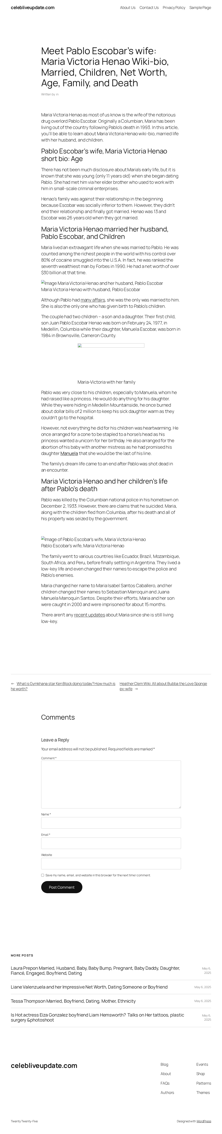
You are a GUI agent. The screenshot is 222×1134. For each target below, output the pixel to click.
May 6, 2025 (206, 970)
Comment (49, 758)
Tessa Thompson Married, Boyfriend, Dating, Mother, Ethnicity (73, 1001)
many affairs (93, 300)
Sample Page (200, 7)
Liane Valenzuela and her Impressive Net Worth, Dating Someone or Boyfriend (89, 986)
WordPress (204, 1121)
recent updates (89, 615)
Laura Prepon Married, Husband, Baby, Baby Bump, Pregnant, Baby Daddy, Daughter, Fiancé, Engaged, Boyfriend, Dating (95, 971)
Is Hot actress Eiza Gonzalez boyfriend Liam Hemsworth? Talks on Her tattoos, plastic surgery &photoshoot (97, 1017)
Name (46, 814)
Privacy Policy (174, 7)
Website (46, 855)
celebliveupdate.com (33, 7)
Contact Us (149, 7)
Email (45, 835)
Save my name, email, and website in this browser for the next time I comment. (98, 875)
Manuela (69, 453)
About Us (127, 7)
